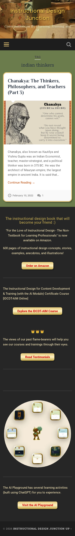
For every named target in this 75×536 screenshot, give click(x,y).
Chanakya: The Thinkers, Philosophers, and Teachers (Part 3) (36, 86)
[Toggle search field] (68, 44)
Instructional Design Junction (37, 14)
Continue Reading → (21, 182)
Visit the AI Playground (37, 505)
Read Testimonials (37, 357)
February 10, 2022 (23, 195)
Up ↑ (69, 528)
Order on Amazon (37, 266)
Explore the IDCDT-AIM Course (37, 311)
